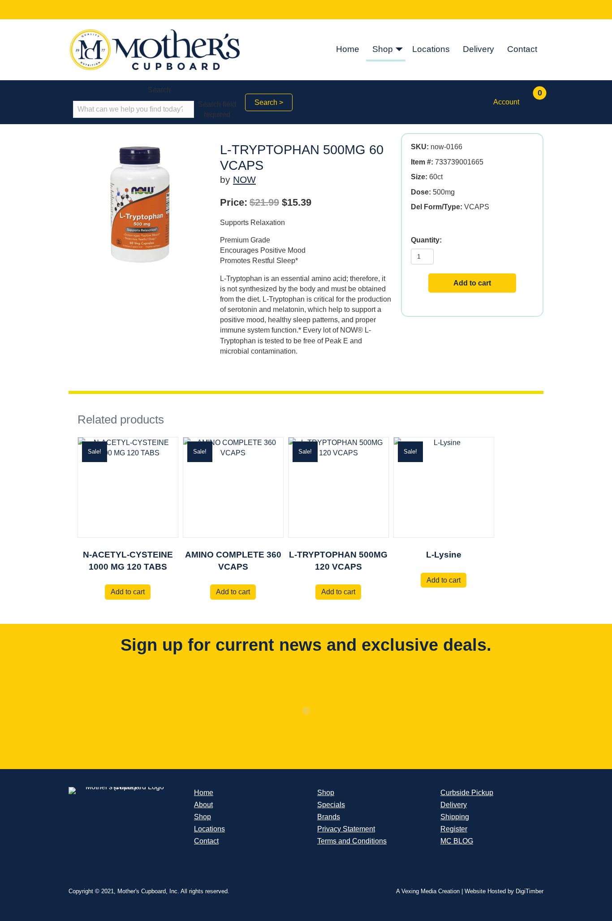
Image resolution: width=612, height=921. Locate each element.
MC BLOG (456, 841)
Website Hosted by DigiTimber (504, 891)
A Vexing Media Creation (428, 891)
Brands (328, 817)
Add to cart (472, 283)
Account (506, 102)
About (203, 805)
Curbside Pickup (466, 792)
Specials (331, 805)
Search (159, 90)
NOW (244, 179)
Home (347, 49)
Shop (382, 49)
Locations (431, 49)
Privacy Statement (346, 829)
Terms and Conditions (352, 841)
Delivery (478, 49)
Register (453, 829)
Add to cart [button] (128, 592)
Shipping (454, 817)
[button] (399, 49)
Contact (522, 49)
